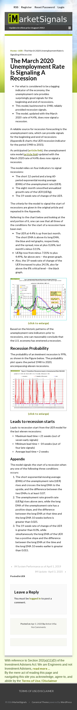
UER (20, 50)
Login (61, 7)
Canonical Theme (40, 702)
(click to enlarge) (38, 323)
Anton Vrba (50, 623)
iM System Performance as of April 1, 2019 (37, 566)
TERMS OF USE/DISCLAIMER (36, 691)
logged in (35, 598)
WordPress (66, 702)
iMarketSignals (19, 702)
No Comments (38, 627)
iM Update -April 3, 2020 (49, 571)
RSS (16, 7)
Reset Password (45, 7)
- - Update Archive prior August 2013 (25, 27)
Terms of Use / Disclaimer (39, 680)
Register (26, 7)
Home (13, 50)
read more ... (41, 668)
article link (35, 150)
